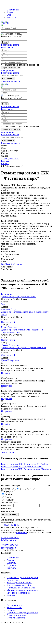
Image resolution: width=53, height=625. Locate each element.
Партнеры (12, 565)
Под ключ (9, 500)
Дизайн (8, 494)
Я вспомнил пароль (10, 81)
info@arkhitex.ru (8, 540)
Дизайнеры (12, 580)
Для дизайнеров (14, 605)
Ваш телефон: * (8, 511)
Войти (4, 42)
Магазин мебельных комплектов (22, 590)
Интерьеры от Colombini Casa (21, 587)
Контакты (11, 17)
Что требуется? (8, 491)
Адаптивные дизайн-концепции (22, 577)
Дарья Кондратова (10, 360)
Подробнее (6, 373)
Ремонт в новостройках (18, 593)
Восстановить (8, 79)
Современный (8, 322)
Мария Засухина (9, 327)
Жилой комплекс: (9, 502)
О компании (13, 9)
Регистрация (7, 47)
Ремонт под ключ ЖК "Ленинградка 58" (20, 464)
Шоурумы (11, 563)
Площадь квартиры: (10, 485)
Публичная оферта (16, 618)
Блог (9, 15)
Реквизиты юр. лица (16, 615)
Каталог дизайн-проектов (19, 582)
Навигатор (12, 610)
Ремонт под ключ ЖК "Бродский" (17, 466)
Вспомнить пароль (10, 45)
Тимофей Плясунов (10, 345)
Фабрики (11, 595)
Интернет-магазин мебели (19, 585)
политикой (21, 532)
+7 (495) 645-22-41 (10, 158)
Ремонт (8, 497)
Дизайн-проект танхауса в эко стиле (18, 296)
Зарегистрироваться (11, 68)
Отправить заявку (10, 514)
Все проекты (8, 294)
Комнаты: (5, 489)
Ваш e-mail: (6, 508)
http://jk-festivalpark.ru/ (11, 264)
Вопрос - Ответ (14, 607)
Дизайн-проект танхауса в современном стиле (23, 347)
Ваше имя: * (7, 505)
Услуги (10, 12)
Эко (3, 304)
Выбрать (45, 464)
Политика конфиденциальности (22, 612)
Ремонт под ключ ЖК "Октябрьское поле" (21, 469)
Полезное (11, 560)
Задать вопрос (8, 452)
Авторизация (7, 70)
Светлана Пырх (8, 309)
